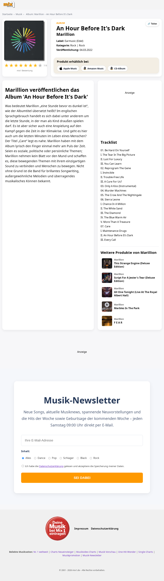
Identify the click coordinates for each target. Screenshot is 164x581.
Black (83, 458)
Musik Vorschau (107, 551)
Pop (54, 458)
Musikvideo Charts (86, 551)
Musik (19, 14)
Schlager (68, 458)
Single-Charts (146, 551)
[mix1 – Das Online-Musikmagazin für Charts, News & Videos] (9, 3)
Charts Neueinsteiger (62, 551)
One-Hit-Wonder (127, 551)
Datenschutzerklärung (51, 466)
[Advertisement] (130, 114)
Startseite (7, 14)
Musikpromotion (71, 555)
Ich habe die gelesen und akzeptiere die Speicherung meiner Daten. (74, 466)
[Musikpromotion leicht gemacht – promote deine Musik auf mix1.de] (57, 528)
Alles (28, 458)
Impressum (81, 528)
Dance (41, 458)
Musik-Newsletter (92, 555)
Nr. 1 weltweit (41, 551)
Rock (96, 458)
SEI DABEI (82, 478)
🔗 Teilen (152, 24)
